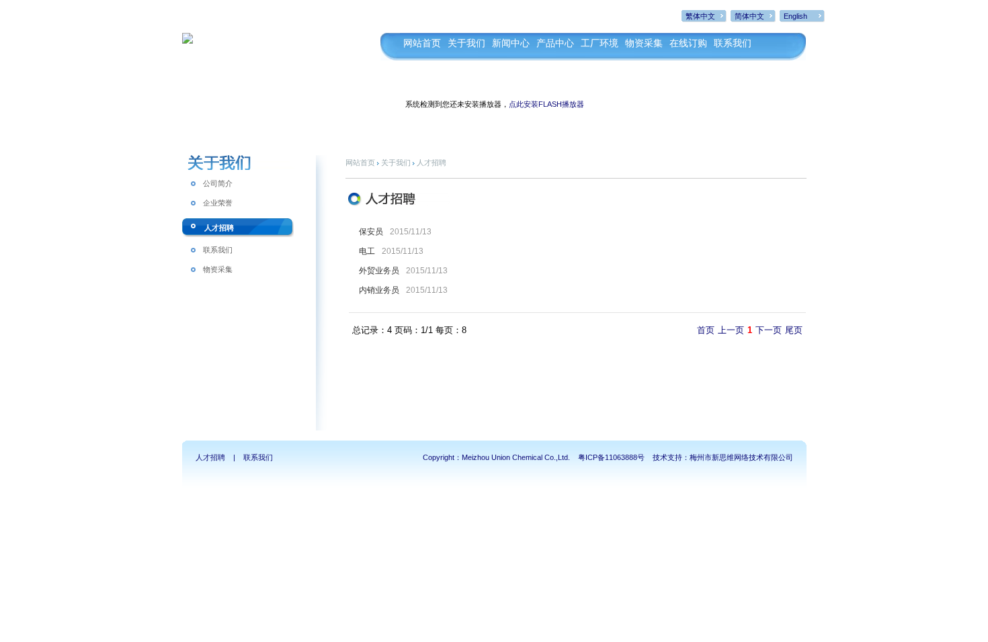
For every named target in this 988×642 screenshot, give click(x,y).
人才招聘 (219, 228)
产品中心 (555, 43)
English (795, 16)
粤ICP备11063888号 (611, 457)
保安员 (371, 231)
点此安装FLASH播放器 (546, 104)
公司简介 (218, 183)
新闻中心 (511, 43)
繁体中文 (700, 16)
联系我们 (732, 43)
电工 (367, 251)
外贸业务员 (379, 270)
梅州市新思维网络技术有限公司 (741, 457)
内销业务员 (379, 290)
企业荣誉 (218, 203)
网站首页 (422, 43)
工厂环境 (599, 43)
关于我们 (466, 43)
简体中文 (749, 16)
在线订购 (688, 43)
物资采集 (644, 43)
